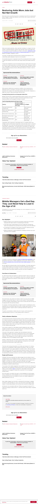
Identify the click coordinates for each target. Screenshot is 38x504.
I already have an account (19, 169)
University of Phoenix (11, 404)
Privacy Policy (4, 502)
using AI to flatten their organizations (25, 259)
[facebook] (15, 216)
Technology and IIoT (6, 198)
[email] (22, 216)
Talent (3, 7)
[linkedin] (17, 216)
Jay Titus (4, 212)
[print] (35, 216)
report (14, 368)
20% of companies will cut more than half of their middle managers (17, 261)
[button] (3, 2)
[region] (19, 502)
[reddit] (20, 216)
